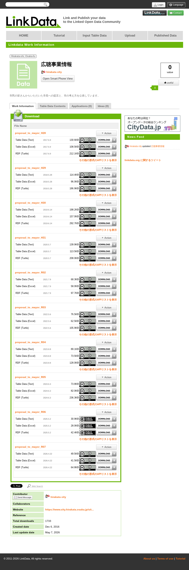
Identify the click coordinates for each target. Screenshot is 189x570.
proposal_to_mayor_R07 (30, 446)
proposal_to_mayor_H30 (30, 202)
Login (160, 4)
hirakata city (54, 71)
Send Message (24, 497)
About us (149, 558)
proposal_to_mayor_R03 (30, 307)
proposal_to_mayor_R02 (30, 272)
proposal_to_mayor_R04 (30, 342)
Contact (177, 12)
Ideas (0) (103, 106)
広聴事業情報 (157, 146)
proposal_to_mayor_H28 (30, 133)
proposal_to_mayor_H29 (30, 167)
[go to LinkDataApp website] (154, 13)
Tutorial (180, 558)
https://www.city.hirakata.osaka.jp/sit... (69, 509)
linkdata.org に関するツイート (143, 160)
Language (177, 4)
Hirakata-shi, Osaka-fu (23, 56)
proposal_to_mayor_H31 (30, 237)
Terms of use (165, 558)
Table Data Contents (53, 106)
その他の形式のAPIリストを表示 (98, 160)
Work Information (23, 106)
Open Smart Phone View (58, 78)
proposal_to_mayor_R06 (30, 411)
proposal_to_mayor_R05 (30, 377)
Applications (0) (82, 106)
